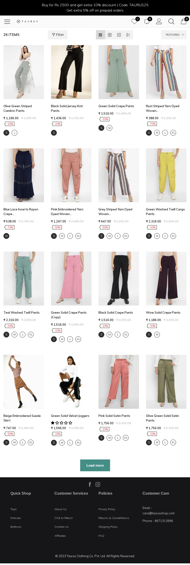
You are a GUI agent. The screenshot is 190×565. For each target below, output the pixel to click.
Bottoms (16, 526)
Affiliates (60, 535)
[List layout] (128, 34)
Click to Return (63, 518)
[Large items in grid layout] (109, 34)
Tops (13, 509)
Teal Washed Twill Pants (21, 312)
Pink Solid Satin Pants (114, 416)
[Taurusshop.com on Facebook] (89, 484)
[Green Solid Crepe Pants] (118, 72)
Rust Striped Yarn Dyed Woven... (162, 108)
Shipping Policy (107, 526)
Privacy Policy (106, 509)
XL (173, 132)
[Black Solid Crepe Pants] (118, 279)
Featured (173, 34)
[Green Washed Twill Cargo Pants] (166, 175)
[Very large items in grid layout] (119, 34)
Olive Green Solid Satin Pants (162, 418)
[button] (62, 423)
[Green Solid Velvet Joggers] (71, 382)
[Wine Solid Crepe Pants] (166, 279)
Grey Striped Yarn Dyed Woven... (115, 211)
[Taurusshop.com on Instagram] (97, 484)
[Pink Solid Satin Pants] (118, 382)
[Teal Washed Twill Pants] (23, 279)
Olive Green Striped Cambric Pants (17, 108)
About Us (60, 509)
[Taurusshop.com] (27, 21)
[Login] (159, 21)
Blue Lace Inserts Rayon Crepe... (20, 211)
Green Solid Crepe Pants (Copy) (69, 315)
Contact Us (61, 526)
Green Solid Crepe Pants (116, 106)
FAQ (101, 535)
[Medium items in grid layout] (100, 34)
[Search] (171, 21)
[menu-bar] (8, 21)
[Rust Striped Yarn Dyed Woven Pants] (166, 72)
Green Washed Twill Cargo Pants (165, 211)
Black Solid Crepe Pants (115, 312)
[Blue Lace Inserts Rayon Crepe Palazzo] (23, 175)
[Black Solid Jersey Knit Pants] (71, 72)
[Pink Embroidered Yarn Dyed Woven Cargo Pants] (71, 175)
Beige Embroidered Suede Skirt (22, 418)
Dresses (15, 518)
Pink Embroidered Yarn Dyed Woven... (67, 211)
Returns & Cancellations (113, 518)
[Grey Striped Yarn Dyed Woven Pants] (118, 175)
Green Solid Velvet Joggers (70, 416)
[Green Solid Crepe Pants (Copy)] (71, 279)
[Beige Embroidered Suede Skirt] (23, 382)
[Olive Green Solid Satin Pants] (166, 382)
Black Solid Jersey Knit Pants (67, 108)
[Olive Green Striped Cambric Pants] (23, 72)
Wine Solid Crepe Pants (163, 312)
